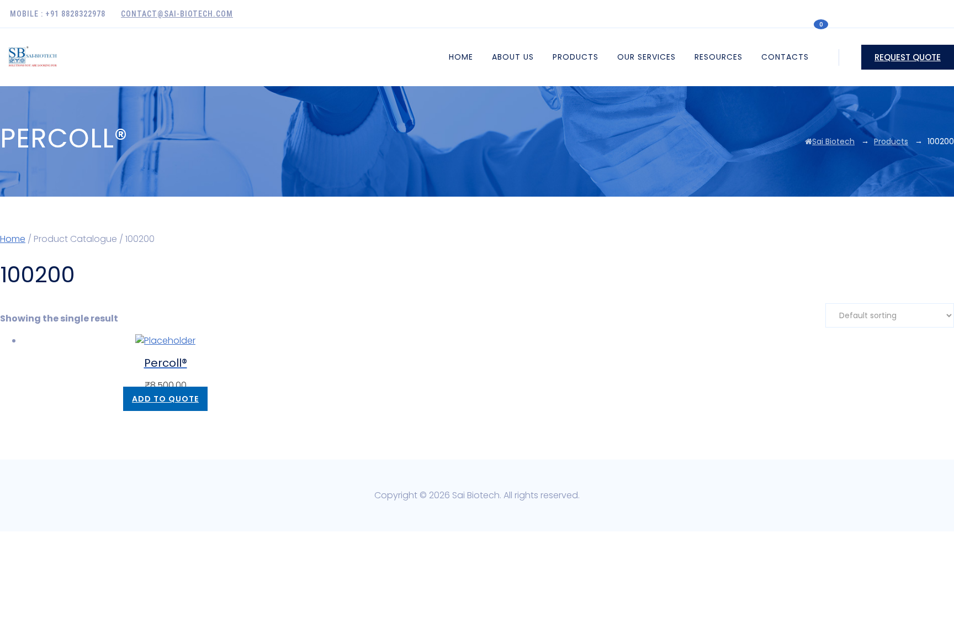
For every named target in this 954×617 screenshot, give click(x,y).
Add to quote (165, 398)
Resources (719, 56)
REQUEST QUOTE (908, 57)
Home (461, 56)
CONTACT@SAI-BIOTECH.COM (177, 13)
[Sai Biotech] (33, 57)
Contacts (785, 56)
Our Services (646, 56)
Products (575, 56)
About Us (513, 56)
